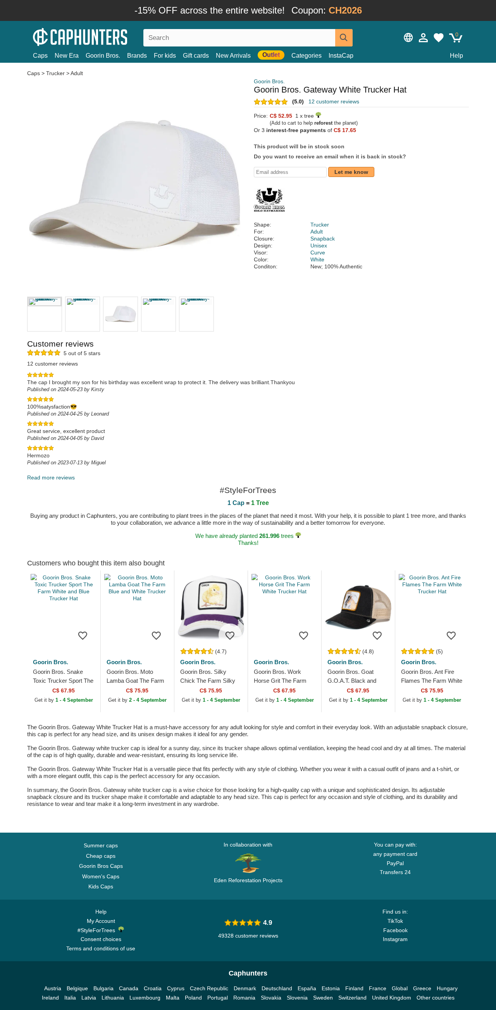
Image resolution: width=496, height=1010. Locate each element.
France (377, 988)
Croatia (153, 988)
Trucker (55, 73)
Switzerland (352, 998)
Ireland (50, 998)
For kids (165, 55)
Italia (70, 998)
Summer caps (101, 845)
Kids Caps (100, 886)
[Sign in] (424, 38)
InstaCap (341, 55)
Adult (77, 73)
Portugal (217, 998)
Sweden (323, 998)
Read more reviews (51, 477)
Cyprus (175, 988)
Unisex (318, 245)
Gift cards (196, 55)
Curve (317, 252)
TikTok (395, 921)
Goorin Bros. (103, 55)
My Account (101, 921)
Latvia (88, 998)
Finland (354, 988)
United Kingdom (391, 998)
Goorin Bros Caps (101, 866)
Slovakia (271, 998)
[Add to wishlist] (83, 635)
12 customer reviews (333, 101)
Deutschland (277, 988)
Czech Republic (209, 988)
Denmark (245, 988)
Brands (137, 55)
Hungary (447, 988)
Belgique (77, 988)
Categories (306, 55)
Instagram (395, 939)
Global (400, 988)
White (317, 259)
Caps (40, 55)
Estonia (331, 988)
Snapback (322, 238)
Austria (52, 988)
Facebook (395, 930)
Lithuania (113, 998)
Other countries (436, 998)
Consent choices (101, 939)
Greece (422, 988)
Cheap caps (100, 856)
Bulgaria (103, 988)
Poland (193, 998)
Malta (172, 998)
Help (456, 55)
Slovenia (297, 998)
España (307, 988)
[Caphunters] (101, 36)
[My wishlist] (439, 38)
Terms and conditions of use (100, 948)
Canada (128, 988)
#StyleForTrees (98, 930)
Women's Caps (100, 876)
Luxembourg (144, 998)
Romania (244, 998)
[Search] (344, 37)
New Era (67, 55)
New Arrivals (233, 55)
